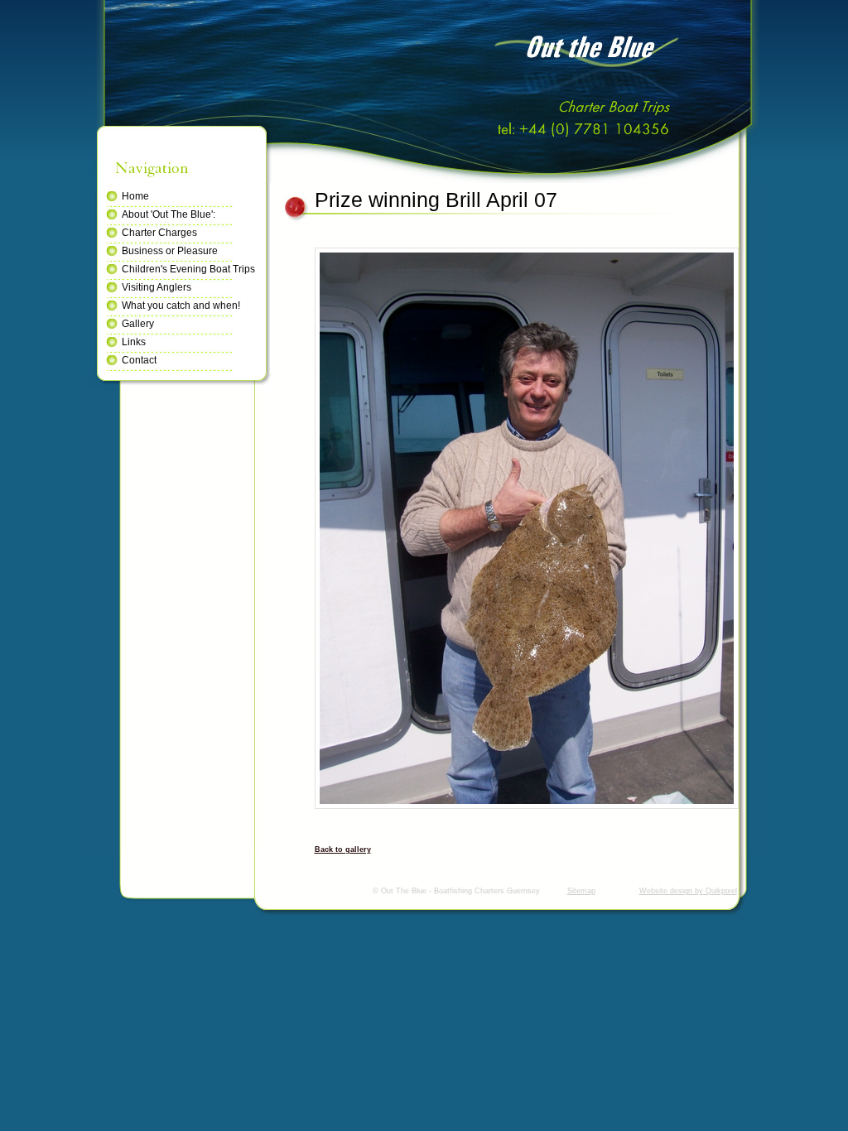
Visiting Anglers (156, 287)
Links (134, 342)
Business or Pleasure (170, 251)
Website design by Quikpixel (688, 891)
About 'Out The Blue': (168, 214)
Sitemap (581, 891)
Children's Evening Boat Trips (188, 269)
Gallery (138, 324)
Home (135, 196)
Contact (139, 360)
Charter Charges (159, 233)
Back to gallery (343, 849)
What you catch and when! (181, 305)
